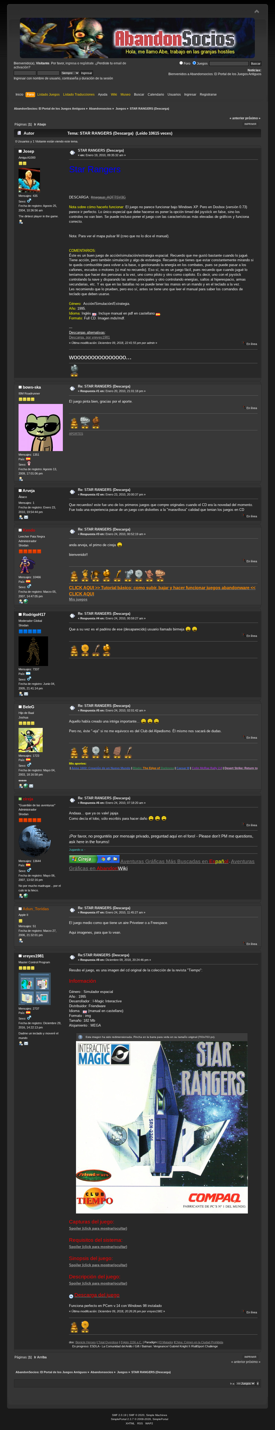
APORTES (76, 433)
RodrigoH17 (34, 614)
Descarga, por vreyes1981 (89, 337)
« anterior (237, 118)
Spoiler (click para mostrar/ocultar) (98, 1228)
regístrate (87, 63)
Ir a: (232, 1383)
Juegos (202, 63)
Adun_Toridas (36, 908)
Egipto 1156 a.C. (98, 1342)
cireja (28, 799)
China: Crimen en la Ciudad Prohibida (166, 1342)
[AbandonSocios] (26, 787)
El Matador (133, 1342)
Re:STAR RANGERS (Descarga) (103, 955)
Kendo (29, 530)
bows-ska (32, 387)
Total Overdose (75, 1342)
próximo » (252, 118)
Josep (28, 151)
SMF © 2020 (136, 1415)
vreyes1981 (33, 956)
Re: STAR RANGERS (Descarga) (104, 386)
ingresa (71, 63)
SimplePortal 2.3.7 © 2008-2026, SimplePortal (139, 1419)
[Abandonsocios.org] (26, 602)
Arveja (29, 490)
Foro (187, 63)
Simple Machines (156, 1415)
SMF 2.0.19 (119, 1415)
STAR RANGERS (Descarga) (101, 150)
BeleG (28, 706)
